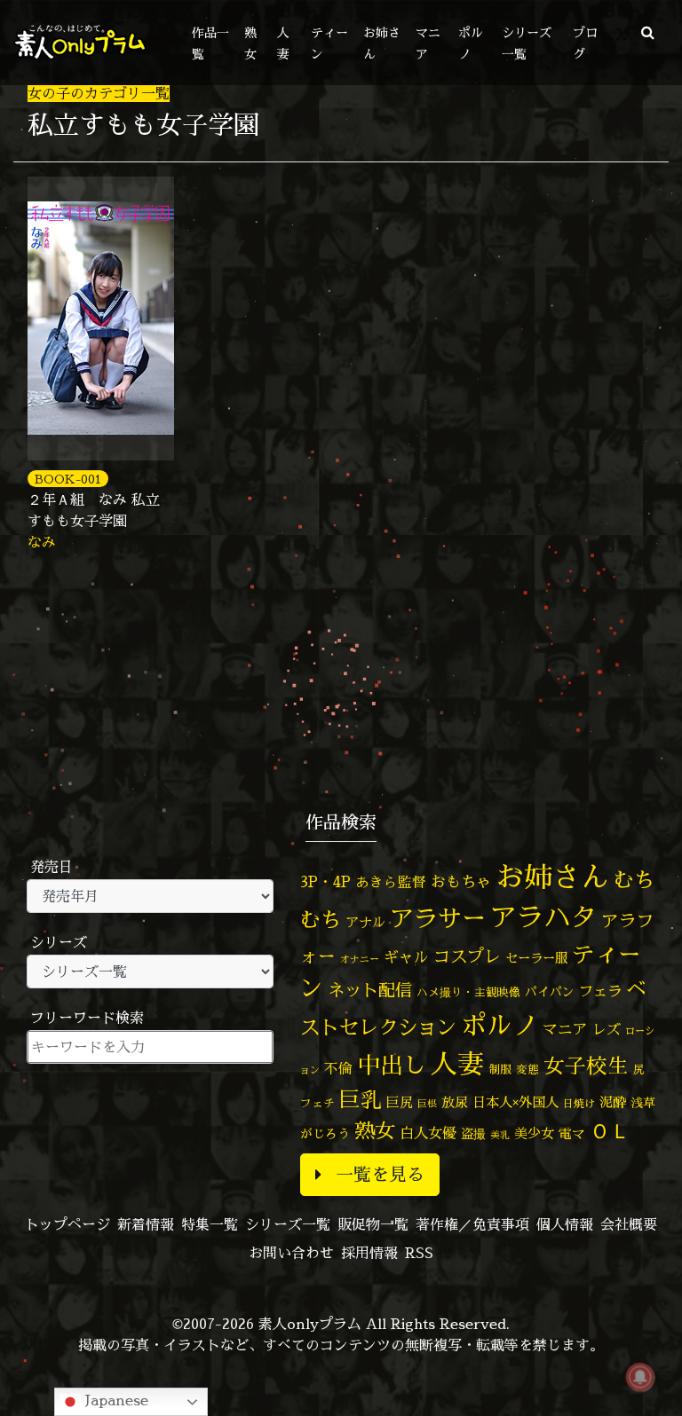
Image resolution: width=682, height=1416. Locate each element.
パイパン (550, 991)
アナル (365, 922)
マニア (565, 1029)
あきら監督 (390, 882)
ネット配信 (370, 990)
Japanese (114, 1400)
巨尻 (399, 1102)
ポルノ (499, 1024)
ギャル (406, 957)
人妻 (457, 1063)
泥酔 (612, 1102)
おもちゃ (461, 881)
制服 (500, 1069)
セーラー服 (536, 958)
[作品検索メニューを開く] (647, 32)
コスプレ (467, 956)
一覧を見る (380, 1174)
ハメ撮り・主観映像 (468, 992)
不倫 (338, 1068)
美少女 (534, 1133)
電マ (572, 1133)
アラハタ (543, 917)
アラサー (438, 918)
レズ (606, 1029)
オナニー (359, 958)
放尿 (454, 1102)
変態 (527, 1069)
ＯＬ (610, 1130)
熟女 (374, 1130)
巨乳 (360, 1099)
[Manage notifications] (640, 1377)
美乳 (500, 1135)
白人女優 (428, 1133)
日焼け (579, 1103)
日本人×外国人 (515, 1102)
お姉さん (552, 876)
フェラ (600, 990)
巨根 (427, 1103)
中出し (391, 1065)
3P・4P (325, 881)
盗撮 (473, 1134)
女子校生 (586, 1066)
